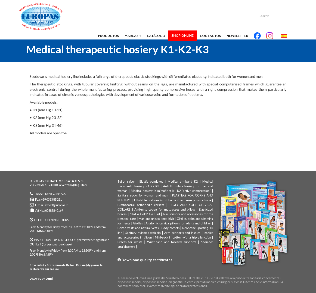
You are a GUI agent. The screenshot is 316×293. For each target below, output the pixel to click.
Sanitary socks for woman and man (143, 195)
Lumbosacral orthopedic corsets (141, 205)
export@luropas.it (56, 205)
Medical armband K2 (183, 181)
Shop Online (182, 35)
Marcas (131, 36)
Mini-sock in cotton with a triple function (183, 237)
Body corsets (170, 228)
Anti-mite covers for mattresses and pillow (164, 209)
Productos (108, 36)
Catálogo (156, 36)
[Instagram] (269, 38)
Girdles (138, 223)
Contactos (210, 36)
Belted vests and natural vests (138, 228)
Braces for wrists (130, 242)
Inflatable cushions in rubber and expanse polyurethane (172, 200)
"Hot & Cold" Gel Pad (145, 214)
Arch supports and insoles (182, 233)
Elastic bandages (151, 181)
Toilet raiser (126, 181)
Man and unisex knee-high (156, 219)
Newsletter (237, 36)
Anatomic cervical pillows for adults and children (178, 223)
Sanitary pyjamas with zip (143, 233)
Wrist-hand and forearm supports (171, 242)
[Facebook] (257, 38)
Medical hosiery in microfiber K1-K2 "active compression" (171, 191)
